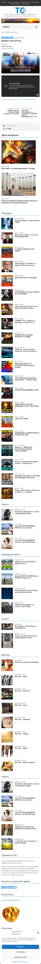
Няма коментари (6, 46)
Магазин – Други (21, 676)
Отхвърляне (20, 952)
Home (3, 32)
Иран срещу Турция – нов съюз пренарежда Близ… (26, 236)
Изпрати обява (35, 2)
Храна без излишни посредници (27, 662)
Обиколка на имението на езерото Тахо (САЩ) (24, 605)
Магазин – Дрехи (21, 748)
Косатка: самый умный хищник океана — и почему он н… (26, 462)
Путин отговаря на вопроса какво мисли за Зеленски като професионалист (19, 202)
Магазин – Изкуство (22, 691)
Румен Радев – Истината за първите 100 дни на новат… (25, 264)
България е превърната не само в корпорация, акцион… (27, 512)
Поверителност (23, 961)
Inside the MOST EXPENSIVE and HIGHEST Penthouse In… (26, 577)
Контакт (4, 2)
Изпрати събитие (15, 4)
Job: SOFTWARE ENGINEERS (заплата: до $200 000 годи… (25, 541)
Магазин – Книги (21, 705)
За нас (9, 2)
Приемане (20, 947)
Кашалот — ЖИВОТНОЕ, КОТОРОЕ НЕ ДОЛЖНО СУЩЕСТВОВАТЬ (24, 449)
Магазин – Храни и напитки (25, 762)
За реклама (15, 2)
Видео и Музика (7, 37)
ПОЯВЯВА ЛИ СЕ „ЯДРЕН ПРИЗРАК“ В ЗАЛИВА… (24, 336)
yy (6, 44)
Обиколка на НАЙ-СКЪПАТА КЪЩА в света (25, 562)
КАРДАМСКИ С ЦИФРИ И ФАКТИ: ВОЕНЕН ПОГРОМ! (27, 434)
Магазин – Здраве (21, 734)
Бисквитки (15, 961)
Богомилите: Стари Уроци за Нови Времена (25, 627)
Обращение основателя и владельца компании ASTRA (25, 827)
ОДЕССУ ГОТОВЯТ (21, 419)
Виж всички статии (10, 125)
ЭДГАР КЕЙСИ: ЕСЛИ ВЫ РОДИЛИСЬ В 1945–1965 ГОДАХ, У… (27, 406)
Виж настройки (20, 957)
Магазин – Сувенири (22, 719)
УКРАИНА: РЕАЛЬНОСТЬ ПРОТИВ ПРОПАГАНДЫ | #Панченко (27, 477)
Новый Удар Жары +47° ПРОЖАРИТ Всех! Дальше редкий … (25, 365)
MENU (6, 27)
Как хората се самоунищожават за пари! (18, 168)
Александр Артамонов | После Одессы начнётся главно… (26, 307)
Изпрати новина (24, 2)
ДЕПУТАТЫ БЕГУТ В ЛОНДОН (26, 278)
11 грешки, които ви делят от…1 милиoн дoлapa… (27, 842)
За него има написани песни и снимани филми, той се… (26, 637)
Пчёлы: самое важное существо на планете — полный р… (27, 491)
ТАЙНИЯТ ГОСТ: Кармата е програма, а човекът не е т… (25, 321)
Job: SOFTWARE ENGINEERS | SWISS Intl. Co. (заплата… (25, 527)
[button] (38, 933)
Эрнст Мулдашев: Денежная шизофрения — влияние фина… (26, 379)
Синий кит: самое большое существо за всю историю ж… (26, 350)
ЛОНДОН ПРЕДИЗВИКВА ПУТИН (27, 390)
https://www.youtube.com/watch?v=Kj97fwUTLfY (18, 99)
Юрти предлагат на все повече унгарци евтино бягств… (26, 591)
